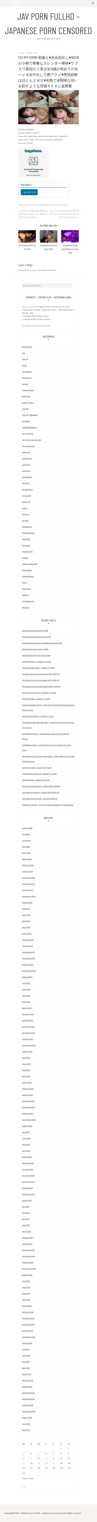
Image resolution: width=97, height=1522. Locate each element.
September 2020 (29, 1269)
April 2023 (26, 1076)
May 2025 (26, 921)
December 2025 (28, 878)
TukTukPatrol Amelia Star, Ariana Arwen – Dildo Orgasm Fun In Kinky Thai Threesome (48, 758)
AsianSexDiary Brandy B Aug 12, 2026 (36, 637)
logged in (34, 270)
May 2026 (26, 847)
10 (24, 1458)
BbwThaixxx (27, 378)
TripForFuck (26, 589)
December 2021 (28, 1176)
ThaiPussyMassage (29, 564)
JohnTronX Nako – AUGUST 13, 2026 (36, 699)
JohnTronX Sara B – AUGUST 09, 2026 (36, 768)
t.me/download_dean (60, 306)
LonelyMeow (27, 477)
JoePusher (26, 452)
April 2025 (26, 927)
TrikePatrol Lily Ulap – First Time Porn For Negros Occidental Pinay (47, 805)
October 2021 (27, 1188)
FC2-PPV (21, 53)
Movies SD (26, 502)
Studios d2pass (28, 533)
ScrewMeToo (27, 527)
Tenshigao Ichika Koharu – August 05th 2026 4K (41, 786)
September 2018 (28, 1411)
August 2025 (27, 903)
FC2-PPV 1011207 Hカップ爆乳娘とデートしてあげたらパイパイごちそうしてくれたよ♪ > (64, 213)
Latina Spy (26, 471)
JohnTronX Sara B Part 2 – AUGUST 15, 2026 (39, 693)
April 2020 (26, 1300)
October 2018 (27, 1405)
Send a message (29, 306)
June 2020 (26, 1287)
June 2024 (26, 989)
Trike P (24, 583)
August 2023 (27, 1051)
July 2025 (26, 909)
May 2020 (26, 1294)
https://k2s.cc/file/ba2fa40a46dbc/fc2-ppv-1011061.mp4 (42, 205)
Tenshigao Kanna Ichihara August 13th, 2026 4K (41, 674)
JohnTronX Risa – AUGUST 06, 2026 (36, 780)
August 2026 (27, 828)
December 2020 (28, 1250)
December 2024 (28, 952)
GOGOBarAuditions (29, 427)
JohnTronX (26, 465)
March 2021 (26, 1231)
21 (54, 1463)
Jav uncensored (28, 446)
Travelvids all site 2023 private (36, 325)
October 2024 (27, 965)
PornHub (25, 521)
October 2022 (27, 1114)
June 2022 (26, 1138)
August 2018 (27, 1418)
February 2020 (28, 1312)
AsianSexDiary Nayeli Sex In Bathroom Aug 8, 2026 (70, 249)
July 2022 (26, 1132)
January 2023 (27, 1095)
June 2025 (26, 915)
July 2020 (26, 1281)
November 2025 (28, 884)
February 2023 (28, 1089)
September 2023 (29, 1045)
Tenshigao (26, 545)
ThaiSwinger (27, 570)
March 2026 (27, 859)
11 (31, 1458)
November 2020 (28, 1256)
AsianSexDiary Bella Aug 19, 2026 (35, 631)
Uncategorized (28, 601)
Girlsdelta (26, 421)
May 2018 (26, 1430)
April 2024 (26, 1002)
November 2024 (28, 958)
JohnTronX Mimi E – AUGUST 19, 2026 (36, 662)
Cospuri (25, 384)
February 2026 (28, 865)
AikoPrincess (27, 347)
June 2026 (26, 840)
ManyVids (26, 483)
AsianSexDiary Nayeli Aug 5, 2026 (35, 649)
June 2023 (26, 1064)
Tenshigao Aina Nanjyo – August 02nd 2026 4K (40, 792)
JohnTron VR (27, 459)
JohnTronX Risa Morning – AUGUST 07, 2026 (39, 774)
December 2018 (28, 1393)
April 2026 (26, 853)
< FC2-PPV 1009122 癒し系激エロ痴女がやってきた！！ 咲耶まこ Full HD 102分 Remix (33, 213)
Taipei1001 (26, 539)
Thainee (25, 558)
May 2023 (26, 1070)
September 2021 (28, 1194)
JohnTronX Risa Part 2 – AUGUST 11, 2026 (38, 716)
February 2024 (28, 1014)
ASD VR (25, 359)
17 (24, 1463)
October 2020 (27, 1262)
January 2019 (27, 1387)
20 (46, 1463)
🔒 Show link (29, 192)
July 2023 (26, 1058)
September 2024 (29, 971)
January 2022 (27, 1169)
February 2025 (28, 940)
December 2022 (28, 1101)
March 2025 (27, 934)
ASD (23, 353)
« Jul (24, 1486)
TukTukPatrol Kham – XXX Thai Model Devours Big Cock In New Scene (46, 747)
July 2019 (25, 1349)
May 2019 (25, 1362)
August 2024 (27, 977)
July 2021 (25, 1207)
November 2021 (28, 1182)
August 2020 (27, 1275)
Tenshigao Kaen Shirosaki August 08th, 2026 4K (41, 686)
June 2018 (26, 1424)
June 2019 (26, 1356)
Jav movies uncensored (31, 440)
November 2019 (28, 1325)
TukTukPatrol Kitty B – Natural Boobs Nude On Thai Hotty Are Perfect (45, 736)
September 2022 (29, 1120)
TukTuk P (25, 595)
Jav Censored (27, 434)
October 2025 (27, 890)
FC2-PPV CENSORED (30, 415)
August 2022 (27, 1126)
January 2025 (27, 946)
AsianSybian (27, 372)
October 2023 (27, 1039)
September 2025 (29, 896)
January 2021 (27, 1244)
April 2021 (26, 1225)
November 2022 (28, 1107)
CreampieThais (28, 390)
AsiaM (24, 365)
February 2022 (28, 1163)
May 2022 (26, 1145)
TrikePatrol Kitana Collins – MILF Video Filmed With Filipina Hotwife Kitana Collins (48, 707)
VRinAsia (25, 607)
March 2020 (27, 1306)
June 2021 (26, 1213)
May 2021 (25, 1219)
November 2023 (28, 1033)
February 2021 (27, 1238)
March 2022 (27, 1157)
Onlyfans (25, 514)
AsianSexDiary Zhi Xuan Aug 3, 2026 (36, 655)
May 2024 (26, 996)
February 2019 (27, 1380)
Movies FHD (26, 496)
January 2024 (27, 1020)
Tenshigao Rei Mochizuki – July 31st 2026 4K (39, 799)
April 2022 (26, 1151)
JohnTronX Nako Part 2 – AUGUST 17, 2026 (38, 668)
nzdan (24, 508)
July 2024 (26, 983)
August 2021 (27, 1200)
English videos (28, 403)
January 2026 (27, 872)
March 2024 (27, 1008)
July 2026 (26, 834)
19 (39, 1463)
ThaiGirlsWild (27, 552)
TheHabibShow (28, 576)
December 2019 (28, 1318)
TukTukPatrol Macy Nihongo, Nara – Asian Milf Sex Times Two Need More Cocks (48, 725)
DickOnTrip (26, 396)
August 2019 (27, 1343)
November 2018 (28, 1399)
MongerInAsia (27, 490)
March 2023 (27, 1083)
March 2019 (26, 1374)
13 (46, 1458)
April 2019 (26, 1368)
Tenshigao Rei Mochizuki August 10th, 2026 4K (40, 680)
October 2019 (27, 1331)
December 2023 (28, 1027)
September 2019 (28, 1337)
